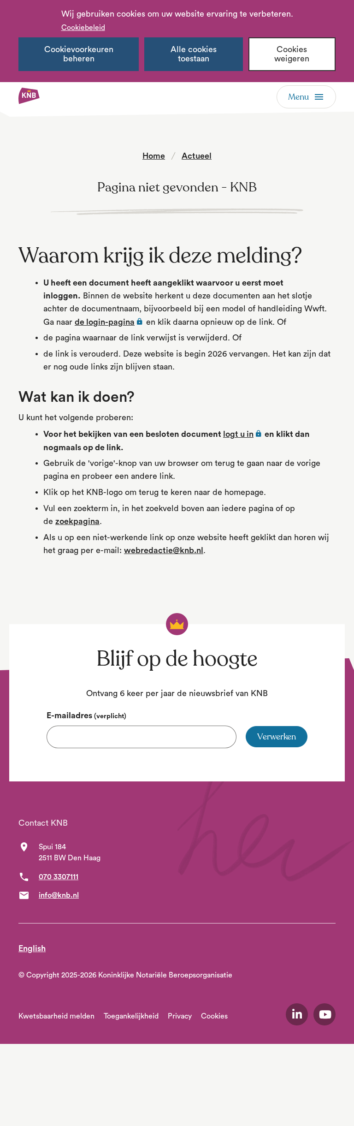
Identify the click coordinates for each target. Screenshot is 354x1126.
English (32, 948)
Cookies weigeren (291, 54)
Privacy (180, 1016)
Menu (298, 96)
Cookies (214, 1016)
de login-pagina (109, 322)
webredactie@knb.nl (163, 550)
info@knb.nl (59, 895)
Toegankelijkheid (131, 1016)
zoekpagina (77, 521)
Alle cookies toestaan (194, 54)
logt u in (243, 434)
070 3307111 (58, 877)
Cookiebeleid (83, 27)
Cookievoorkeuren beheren (78, 54)
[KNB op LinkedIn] (297, 1014)
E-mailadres (86, 715)
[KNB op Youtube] (324, 1014)
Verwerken (276, 736)
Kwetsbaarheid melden (56, 1016)
